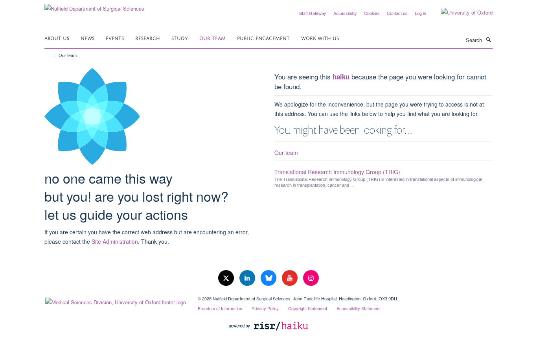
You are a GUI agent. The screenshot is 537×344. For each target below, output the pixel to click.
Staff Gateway (312, 13)
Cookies (372, 13)
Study (179, 37)
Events (115, 37)
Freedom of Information (220, 308)
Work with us (320, 37)
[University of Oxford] (461, 12)
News (87, 37)
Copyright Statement (307, 308)
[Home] (51, 55)
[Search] (488, 39)
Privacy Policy (265, 308)
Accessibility (345, 13)
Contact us (397, 13)
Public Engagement (263, 37)
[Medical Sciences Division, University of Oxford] (115, 300)
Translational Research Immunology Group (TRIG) (337, 172)
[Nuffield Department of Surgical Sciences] (94, 5)
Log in (420, 13)
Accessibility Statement (359, 308)
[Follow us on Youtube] (290, 278)
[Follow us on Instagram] (311, 278)
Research (147, 37)
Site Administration (115, 241)
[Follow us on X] (226, 278)
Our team (212, 37)
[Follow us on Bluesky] (269, 278)
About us (56, 37)
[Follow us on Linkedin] (248, 278)
